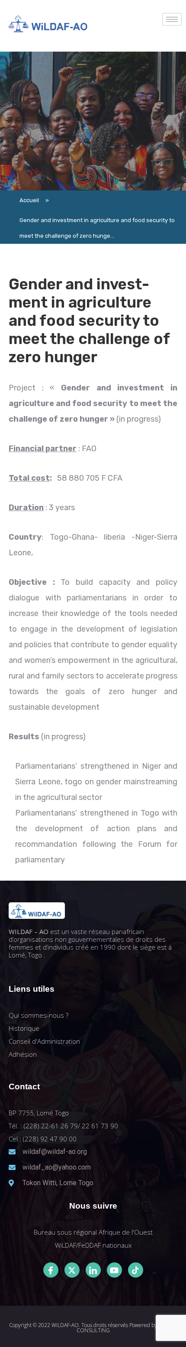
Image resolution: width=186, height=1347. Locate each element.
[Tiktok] (135, 1270)
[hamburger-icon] (172, 19)
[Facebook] (50, 1270)
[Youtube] (114, 1270)
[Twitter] (72, 1270)
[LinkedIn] (93, 1270)
